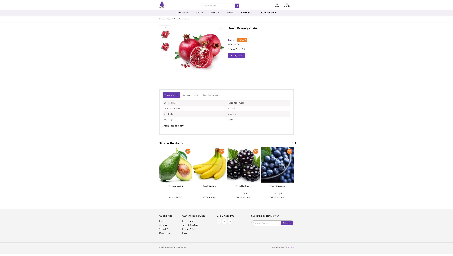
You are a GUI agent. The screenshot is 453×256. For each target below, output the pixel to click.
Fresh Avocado (175, 186)
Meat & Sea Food (268, 13)
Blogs (184, 233)
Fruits (199, 13)
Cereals (215, 13)
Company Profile (190, 95)
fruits (168, 19)
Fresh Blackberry (243, 186)
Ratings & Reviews (210, 95)
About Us (163, 225)
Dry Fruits (246, 13)
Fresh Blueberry (277, 186)
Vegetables (182, 13)
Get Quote (236, 55)
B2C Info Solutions (287, 247)
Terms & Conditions (190, 225)
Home (161, 19)
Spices (230, 13)
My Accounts (164, 233)
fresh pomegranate (182, 19)
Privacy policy (188, 221)
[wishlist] (221, 30)
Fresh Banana (209, 186)
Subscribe (287, 223)
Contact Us (163, 229)
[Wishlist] (162, 150)
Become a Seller (189, 229)
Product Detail (171, 95)
